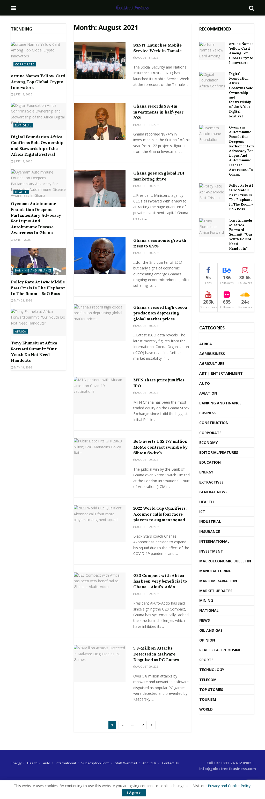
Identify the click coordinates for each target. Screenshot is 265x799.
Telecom (208, 679)
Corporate (24, 64)
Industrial (210, 521)
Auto (204, 383)
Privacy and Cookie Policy (229, 785)
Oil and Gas (211, 630)
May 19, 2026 (22, 367)
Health (21, 192)
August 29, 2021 (148, 393)
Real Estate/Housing (220, 649)
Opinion (207, 640)
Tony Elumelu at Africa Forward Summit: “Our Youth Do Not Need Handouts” (241, 234)
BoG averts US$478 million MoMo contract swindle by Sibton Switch (160, 447)
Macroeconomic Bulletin (225, 561)
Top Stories (211, 689)
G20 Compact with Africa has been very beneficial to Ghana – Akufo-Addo (160, 581)
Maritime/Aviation (218, 580)
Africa (20, 331)
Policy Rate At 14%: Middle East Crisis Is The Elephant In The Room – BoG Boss (38, 287)
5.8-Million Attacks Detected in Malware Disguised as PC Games (156, 653)
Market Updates (215, 590)
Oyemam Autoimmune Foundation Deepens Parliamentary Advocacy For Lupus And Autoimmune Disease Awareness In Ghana (241, 151)
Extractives (211, 482)
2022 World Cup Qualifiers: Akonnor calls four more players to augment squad (160, 514)
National (23, 125)
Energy (206, 472)
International (214, 541)
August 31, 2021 (148, 57)
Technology (211, 669)
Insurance (209, 531)
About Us (149, 763)
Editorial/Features (218, 452)
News (204, 620)
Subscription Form (95, 763)
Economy (208, 442)
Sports (206, 659)
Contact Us (170, 763)
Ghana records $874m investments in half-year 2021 (158, 111)
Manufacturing (215, 570)
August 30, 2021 (148, 186)
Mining (206, 600)
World (206, 709)
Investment (211, 551)
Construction (214, 422)
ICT (202, 511)
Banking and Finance (33, 270)
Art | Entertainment (221, 373)
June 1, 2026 (22, 240)
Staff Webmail (126, 763)
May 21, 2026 (22, 300)
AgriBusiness (212, 353)
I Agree (134, 792)
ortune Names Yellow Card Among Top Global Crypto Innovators (38, 81)
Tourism (207, 699)
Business (207, 412)
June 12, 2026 (22, 94)
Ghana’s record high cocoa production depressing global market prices (160, 313)
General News (213, 491)
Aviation (208, 393)
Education (210, 462)
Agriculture (211, 363)
